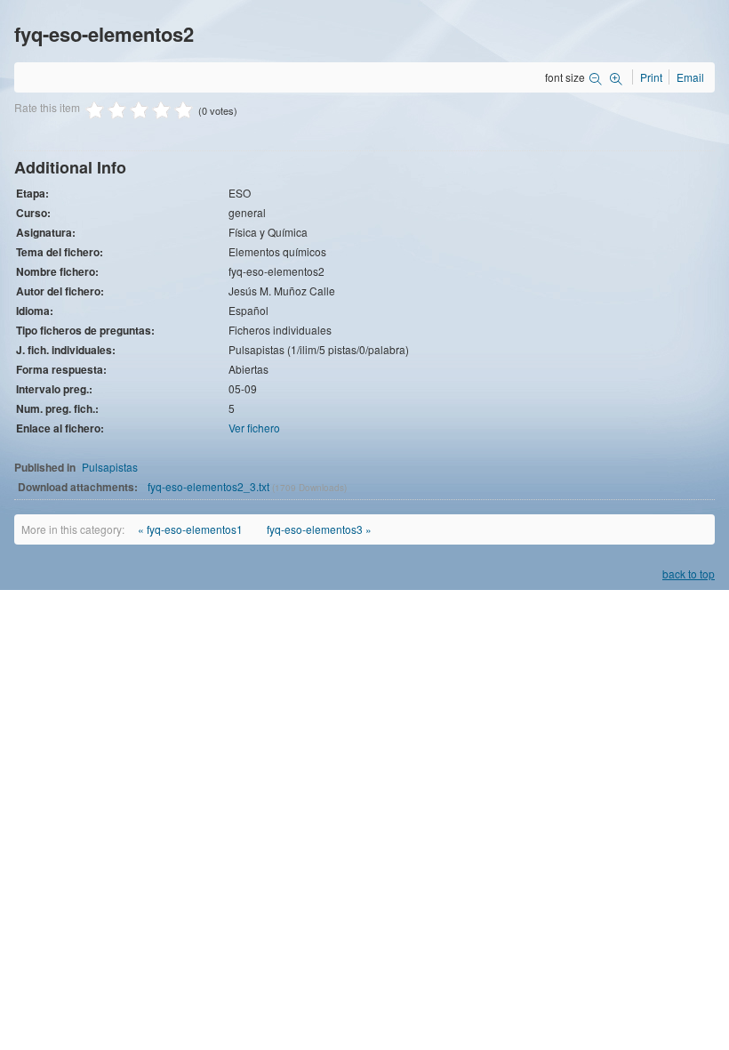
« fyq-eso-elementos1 (190, 529)
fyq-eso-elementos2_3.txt (210, 486)
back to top (688, 573)
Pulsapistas (110, 466)
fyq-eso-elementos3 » (319, 529)
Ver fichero (254, 427)
